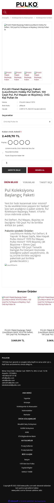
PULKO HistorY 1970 (27, 102)
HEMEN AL (40, 170)
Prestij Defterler (27, 446)
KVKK (27, 432)
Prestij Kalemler (27, 450)
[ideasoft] (13, 501)
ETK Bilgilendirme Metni (27, 436)
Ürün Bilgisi (11, 182)
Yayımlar (27, 398)
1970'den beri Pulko (27, 464)
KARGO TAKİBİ (27, 472)
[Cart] (24, 12)
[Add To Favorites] (27, 152)
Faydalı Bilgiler (27, 468)
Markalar (27, 415)
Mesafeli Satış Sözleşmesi (27, 424)
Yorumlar (29, 182)
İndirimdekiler (27, 410)
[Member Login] (18, 12)
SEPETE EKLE (14, 170)
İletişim (27, 460)
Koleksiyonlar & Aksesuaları (27, 406)
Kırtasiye (27, 402)
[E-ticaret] (26, 501)
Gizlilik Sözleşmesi (27, 428)
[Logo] (27, 4)
